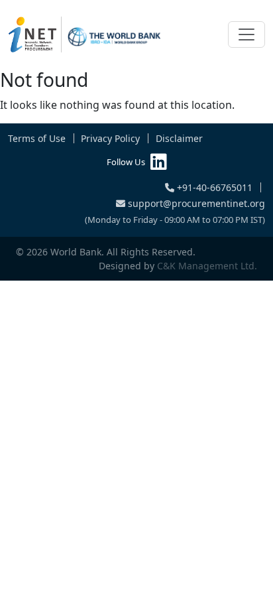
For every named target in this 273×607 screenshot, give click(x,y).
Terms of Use (37, 138)
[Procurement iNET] (85, 34)
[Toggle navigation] (246, 34)
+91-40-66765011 (213, 187)
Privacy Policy (110, 138)
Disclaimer (179, 138)
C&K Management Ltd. (207, 265)
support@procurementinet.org (195, 203)
